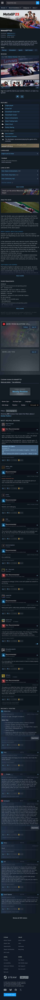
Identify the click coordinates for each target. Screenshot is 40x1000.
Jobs (19, 943)
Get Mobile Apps (10, 994)
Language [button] (28, 401)
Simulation (12, 50)
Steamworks (7, 946)
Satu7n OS (9, 619)
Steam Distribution (9, 949)
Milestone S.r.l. (11, 33)
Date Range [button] (5, 405)
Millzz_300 (9, 466)
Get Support (21, 966)
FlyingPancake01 (11, 649)
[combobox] (21, 2)
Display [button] (23, 405)
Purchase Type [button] (17, 401)
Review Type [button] (5, 401)
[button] (4, 8)
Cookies (6, 969)
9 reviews (8, 597)
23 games (8, 677)
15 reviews (8, 571)
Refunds (6, 972)
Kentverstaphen (10, 545)
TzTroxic (8, 675)
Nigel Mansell (10, 423)
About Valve (21, 940)
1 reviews (8, 496)
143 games (8, 621)
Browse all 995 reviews (20, 918)
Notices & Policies (9, 966)
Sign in (3, 91)
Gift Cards (6, 952)
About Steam (7, 940)
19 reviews (8, 651)
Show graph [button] (33, 405)
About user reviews (6, 382)
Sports (20, 50)
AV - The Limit (10, 569)
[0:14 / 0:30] (20, 69)
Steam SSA (7, 943)
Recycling (21, 949)
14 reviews (8, 425)
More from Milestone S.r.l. (18, 324)
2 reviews (8, 468)
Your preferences (16, 382)
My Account (21, 969)
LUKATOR (8, 595)
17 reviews (15, 621)
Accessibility (7, 963)
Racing (4, 50)
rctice (7, 494)
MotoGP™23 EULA (7, 146)
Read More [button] (35, 738)
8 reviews (8, 521)
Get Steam (21, 960)
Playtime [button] (14, 405)
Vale (7, 519)
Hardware (21, 946)
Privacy (6, 960)
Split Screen (29, 50)
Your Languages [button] (11, 411)
